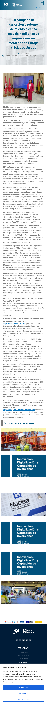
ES (40, 7)
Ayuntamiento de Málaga (13, 56)
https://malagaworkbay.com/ (14, 324)
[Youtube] (23, 640)
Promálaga (40, 56)
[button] (42, 3)
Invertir (26, 56)
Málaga (33, 56)
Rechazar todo (23, 699)
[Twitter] (17, 640)
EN (37, 7)
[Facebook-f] (20, 640)
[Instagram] (27, 640)
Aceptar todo (23, 687)
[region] (23, 684)
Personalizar (23, 693)
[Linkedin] (30, 640)
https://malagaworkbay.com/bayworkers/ (19, 410)
